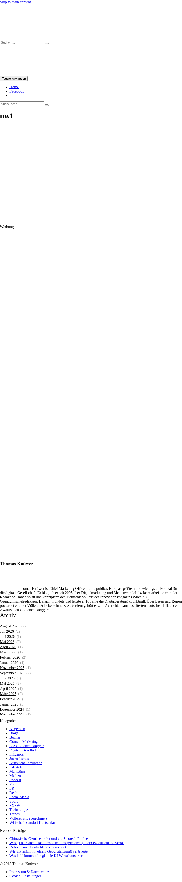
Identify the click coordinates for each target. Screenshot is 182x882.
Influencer (17, 754)
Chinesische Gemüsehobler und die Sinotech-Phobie (48, 839)
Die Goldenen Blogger (26, 746)
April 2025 (8, 689)
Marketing (17, 771)
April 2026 (8, 647)
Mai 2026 (7, 642)
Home (14, 87)
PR (11, 788)
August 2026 (9, 626)
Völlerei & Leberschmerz (28, 818)
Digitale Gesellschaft (25, 750)
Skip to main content (15, 2)
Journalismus (19, 759)
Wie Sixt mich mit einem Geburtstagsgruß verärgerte (48, 851)
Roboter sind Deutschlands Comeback (38, 847)
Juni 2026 (7, 637)
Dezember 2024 (12, 709)
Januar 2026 (9, 663)
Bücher (14, 737)
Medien (15, 776)
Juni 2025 (7, 678)
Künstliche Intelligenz (25, 763)
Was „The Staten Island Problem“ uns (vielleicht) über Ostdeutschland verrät (66, 843)
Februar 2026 (10, 657)
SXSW (14, 805)
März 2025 (8, 694)
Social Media (19, 797)
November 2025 (12, 668)
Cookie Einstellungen (25, 876)
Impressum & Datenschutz (29, 872)
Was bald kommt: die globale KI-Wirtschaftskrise (46, 856)
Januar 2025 (9, 704)
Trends (14, 814)
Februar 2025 (10, 699)
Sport (13, 801)
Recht (13, 793)
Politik (14, 784)
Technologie (18, 810)
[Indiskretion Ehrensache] (45, 38)
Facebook (16, 91)
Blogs (13, 733)
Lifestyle (16, 767)
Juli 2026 (7, 631)
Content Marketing (23, 742)
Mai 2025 (7, 683)
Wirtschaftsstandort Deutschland (33, 822)
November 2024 (12, 715)
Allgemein (17, 729)
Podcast (15, 780)
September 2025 (12, 673)
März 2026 (8, 652)
